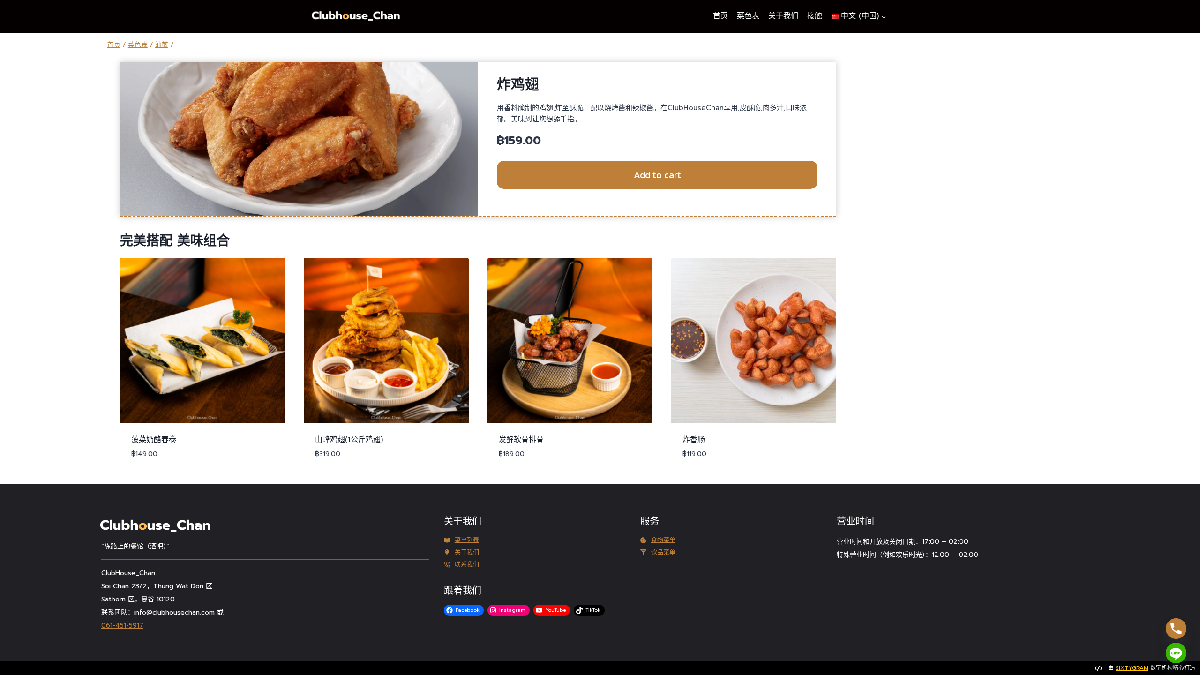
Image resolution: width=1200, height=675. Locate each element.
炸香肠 (693, 439)
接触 (814, 16)
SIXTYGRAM (1132, 668)
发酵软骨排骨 (521, 439)
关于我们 (783, 16)
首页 (720, 16)
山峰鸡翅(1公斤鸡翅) (349, 439)
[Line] (1176, 653)
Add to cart (657, 175)
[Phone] (1176, 628)
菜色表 (748, 16)
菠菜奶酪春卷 (153, 439)
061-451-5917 (122, 625)
